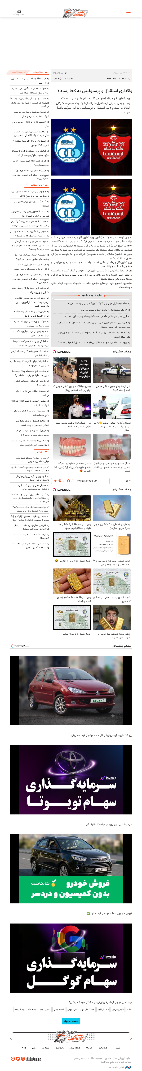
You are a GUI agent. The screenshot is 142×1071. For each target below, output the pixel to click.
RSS (24, 1048)
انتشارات (46, 1048)
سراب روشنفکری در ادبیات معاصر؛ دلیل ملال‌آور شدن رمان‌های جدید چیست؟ (29, 234)
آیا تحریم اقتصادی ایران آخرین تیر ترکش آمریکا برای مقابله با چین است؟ (31, 267)
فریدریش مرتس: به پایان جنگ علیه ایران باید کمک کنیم (30, 333)
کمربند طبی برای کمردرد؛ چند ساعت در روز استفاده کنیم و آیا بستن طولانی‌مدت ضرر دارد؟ (29, 498)
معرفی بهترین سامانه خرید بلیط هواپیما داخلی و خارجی (32, 459)
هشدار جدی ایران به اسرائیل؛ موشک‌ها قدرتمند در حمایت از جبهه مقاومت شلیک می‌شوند (29, 102)
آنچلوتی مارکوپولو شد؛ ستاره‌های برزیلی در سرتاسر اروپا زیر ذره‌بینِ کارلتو (29, 194)
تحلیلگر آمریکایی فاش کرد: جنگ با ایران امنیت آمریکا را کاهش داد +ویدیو (31, 133)
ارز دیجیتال (32, 1009)
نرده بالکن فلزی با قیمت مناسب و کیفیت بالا (31, 536)
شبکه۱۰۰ (116, 1048)
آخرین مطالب (37, 185)
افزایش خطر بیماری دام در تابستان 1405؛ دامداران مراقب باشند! (31, 527)
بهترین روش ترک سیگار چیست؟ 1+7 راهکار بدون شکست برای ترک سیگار (30, 509)
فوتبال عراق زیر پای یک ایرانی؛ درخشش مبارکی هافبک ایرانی (33, 487)
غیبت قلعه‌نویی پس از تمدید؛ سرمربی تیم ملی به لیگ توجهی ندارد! (30, 214)
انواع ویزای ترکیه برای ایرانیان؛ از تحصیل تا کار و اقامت (33, 478)
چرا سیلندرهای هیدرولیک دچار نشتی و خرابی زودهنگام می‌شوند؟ (30, 469)
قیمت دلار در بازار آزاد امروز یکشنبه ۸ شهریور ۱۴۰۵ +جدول (31, 143)
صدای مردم (74, 1048)
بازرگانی (40, 451)
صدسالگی (102, 1048)
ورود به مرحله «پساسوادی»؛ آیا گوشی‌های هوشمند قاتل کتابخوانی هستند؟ (92, 342)
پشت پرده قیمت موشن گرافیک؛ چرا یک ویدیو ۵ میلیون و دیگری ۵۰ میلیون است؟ (29, 518)
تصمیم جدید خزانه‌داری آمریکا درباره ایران (30, 124)
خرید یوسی (72, 1009)
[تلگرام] (13, 1059)
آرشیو (34, 1048)
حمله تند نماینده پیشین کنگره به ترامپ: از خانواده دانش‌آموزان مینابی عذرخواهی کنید (32, 302)
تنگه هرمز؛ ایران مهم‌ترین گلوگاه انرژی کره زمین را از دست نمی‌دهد (96, 303)
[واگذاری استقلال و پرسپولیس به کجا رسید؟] (91, 147)
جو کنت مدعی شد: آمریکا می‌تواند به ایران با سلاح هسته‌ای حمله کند (30, 91)
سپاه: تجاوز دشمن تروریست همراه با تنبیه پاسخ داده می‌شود (30, 324)
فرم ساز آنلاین (103, 1009)
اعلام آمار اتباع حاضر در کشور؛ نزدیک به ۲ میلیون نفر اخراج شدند (29, 363)
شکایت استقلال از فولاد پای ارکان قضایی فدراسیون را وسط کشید (32, 423)
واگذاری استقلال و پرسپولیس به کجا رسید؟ (94, 91)
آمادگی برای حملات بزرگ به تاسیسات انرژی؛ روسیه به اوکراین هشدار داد (30, 153)
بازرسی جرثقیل (118, 1009)
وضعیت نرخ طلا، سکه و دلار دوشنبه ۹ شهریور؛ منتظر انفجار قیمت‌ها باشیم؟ (30, 373)
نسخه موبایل (71, 1021)
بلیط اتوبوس (19, 1009)
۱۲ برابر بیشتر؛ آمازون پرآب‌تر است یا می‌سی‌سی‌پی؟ (104, 310)
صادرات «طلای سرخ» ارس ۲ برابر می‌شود (32, 393)
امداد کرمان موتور (87, 1009)
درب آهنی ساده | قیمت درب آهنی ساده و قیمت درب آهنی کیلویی (29, 545)
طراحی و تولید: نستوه (115, 1067)
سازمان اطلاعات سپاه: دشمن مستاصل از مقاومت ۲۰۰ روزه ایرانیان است (29, 443)
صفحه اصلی (125, 72)
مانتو (129, 1009)
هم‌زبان (89, 1048)
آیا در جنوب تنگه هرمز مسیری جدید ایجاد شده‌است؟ (31, 163)
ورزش (115, 72)
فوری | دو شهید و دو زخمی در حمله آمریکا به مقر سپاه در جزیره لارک (31, 114)
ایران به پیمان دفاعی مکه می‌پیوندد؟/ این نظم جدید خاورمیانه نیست (95, 316)
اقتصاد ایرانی (59, 1009)
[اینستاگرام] (23, 1059)
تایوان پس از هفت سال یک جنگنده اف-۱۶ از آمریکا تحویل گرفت (31, 314)
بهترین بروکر (45, 1009)
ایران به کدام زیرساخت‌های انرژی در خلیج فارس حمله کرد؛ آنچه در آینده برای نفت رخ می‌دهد (30, 174)
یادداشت (60, 1048)
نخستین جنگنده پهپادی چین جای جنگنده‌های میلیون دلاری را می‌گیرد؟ (31, 257)
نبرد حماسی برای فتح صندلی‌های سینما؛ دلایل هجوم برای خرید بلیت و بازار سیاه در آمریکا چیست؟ (30, 245)
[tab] (39, 72)
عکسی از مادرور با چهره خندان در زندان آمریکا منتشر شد (30, 403)
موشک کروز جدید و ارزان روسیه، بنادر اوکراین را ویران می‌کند (30, 290)
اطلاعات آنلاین (75, 13)
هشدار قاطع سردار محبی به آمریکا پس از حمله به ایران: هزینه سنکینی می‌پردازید (30, 223)
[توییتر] (18, 1059)
